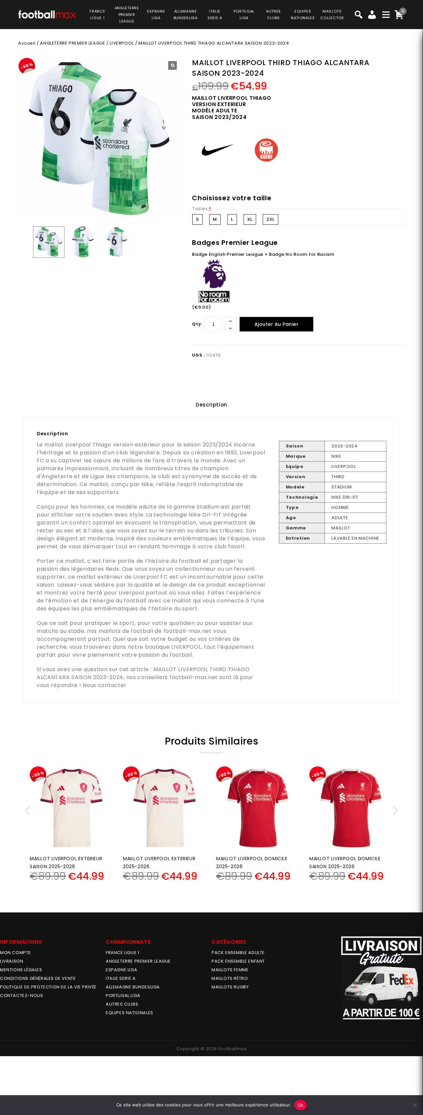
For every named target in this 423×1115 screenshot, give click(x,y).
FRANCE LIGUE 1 (122, 952)
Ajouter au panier (276, 324)
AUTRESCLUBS (273, 14)
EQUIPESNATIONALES (303, 14)
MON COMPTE (15, 952)
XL (249, 219)
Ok (301, 1105)
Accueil (26, 43)
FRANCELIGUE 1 (97, 14)
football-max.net (188, 631)
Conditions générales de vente (38, 978)
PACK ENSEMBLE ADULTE (238, 952)
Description (211, 404)
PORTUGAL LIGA (123, 995)
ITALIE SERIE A (120, 978)
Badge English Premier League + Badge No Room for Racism (263, 254)
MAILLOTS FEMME (230, 970)
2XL (270, 219)
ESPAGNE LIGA (121, 970)
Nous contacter (105, 685)
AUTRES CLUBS (122, 1004)
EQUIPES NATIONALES (129, 1013)
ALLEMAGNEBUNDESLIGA (185, 14)
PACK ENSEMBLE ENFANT (238, 961)
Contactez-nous (21, 995)
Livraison (11, 961)
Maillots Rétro (230, 978)
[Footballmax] (47, 14)
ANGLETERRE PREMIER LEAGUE (127, 14)
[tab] (211, 404)
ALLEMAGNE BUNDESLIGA (133, 987)
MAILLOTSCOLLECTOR (332, 14)
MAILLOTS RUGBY (230, 987)
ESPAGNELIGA (156, 14)
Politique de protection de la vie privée (48, 987)
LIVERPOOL (122, 43)
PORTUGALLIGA (244, 14)
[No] (414, 1105)
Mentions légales (21, 970)
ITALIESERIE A (215, 14)
